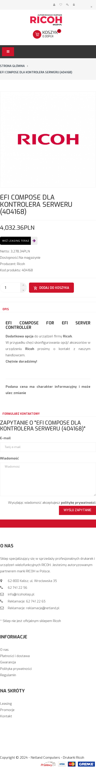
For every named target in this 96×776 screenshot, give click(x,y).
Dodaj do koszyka (54, 288)
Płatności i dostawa (15, 656)
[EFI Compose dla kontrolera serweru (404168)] (48, 139)
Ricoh (21, 264)
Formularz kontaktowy (21, 414)
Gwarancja (8, 662)
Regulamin (8, 675)
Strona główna (12, 66)
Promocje (7, 710)
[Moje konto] (54, 5)
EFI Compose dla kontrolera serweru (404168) (36, 72)
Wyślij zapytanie (77, 510)
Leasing (6, 703)
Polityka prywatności (16, 669)
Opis (5, 309)
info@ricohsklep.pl (20, 594)
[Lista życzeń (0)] (60, 5)
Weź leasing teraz (15, 240)
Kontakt (6, 716)
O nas (4, 649)
